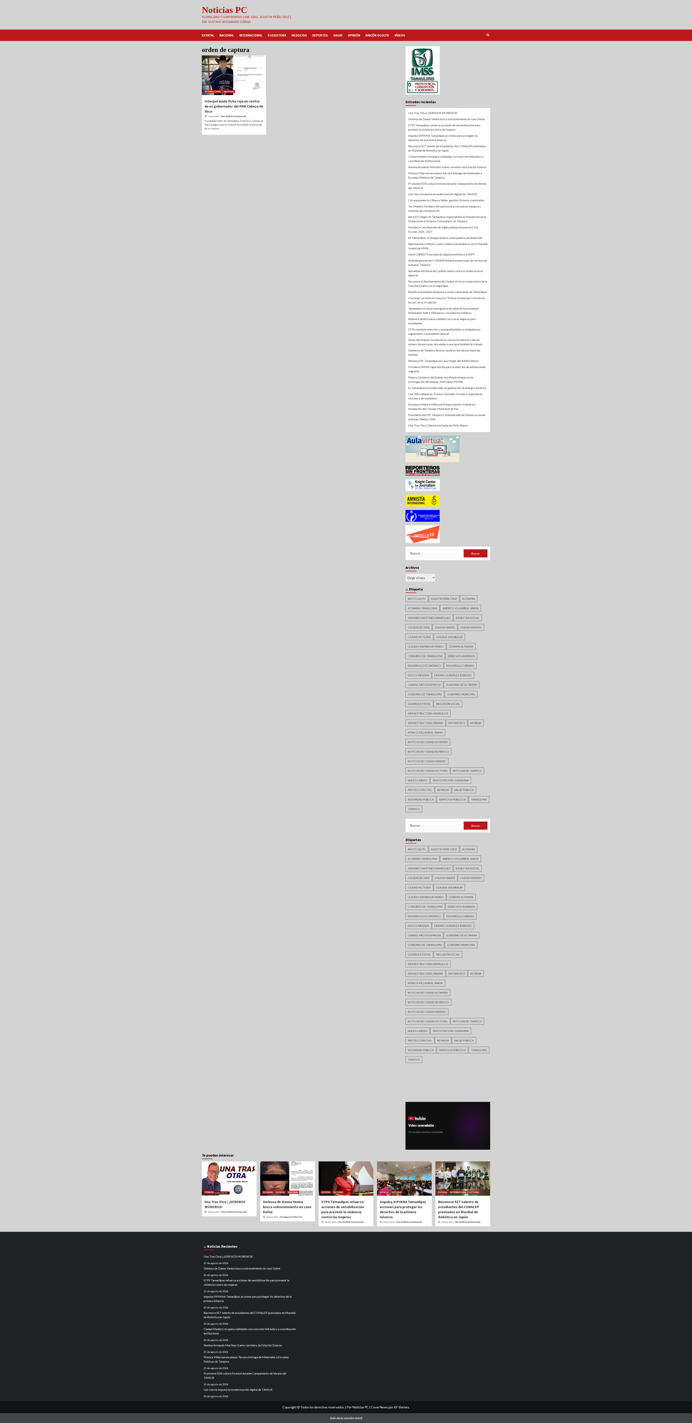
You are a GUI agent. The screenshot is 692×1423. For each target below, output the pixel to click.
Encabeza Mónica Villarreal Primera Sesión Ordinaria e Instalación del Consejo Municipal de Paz (442, 406)
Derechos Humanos (461, 656)
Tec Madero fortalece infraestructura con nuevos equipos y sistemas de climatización (444, 208)
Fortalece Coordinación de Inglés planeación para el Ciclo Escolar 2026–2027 (443, 229)
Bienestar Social (467, 617)
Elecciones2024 (418, 675)
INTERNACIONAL (250, 35)
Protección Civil (420, 789)
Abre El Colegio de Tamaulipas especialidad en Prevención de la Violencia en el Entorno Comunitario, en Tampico (447, 219)
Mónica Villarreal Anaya (425, 732)
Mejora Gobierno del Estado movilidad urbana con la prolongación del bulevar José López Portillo (440, 379)
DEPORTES (320, 35)
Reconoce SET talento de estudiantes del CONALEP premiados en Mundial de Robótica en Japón (447, 148)
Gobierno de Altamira (461, 684)
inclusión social (448, 703)
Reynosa (443, 789)
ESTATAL (208, 35)
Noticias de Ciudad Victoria (428, 770)
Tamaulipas (479, 799)
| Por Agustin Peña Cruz (291, 1217)
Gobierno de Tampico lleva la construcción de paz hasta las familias (444, 352)
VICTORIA (338, 1192)
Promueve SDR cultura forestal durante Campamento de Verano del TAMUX (447, 186)
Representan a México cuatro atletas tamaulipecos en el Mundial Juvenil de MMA (447, 246)
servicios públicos (452, 799)
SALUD (337, 35)
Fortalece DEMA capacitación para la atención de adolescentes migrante (447, 369)
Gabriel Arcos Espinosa (424, 684)
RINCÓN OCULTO (377, 35)
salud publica (464, 789)
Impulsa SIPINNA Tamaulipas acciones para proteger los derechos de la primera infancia (443, 138)
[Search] (488, 35)
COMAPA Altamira (461, 646)
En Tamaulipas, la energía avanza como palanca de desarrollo (445, 237)
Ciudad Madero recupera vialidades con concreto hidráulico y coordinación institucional (446, 159)
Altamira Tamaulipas (422, 608)
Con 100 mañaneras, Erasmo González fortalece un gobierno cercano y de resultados (445, 396)
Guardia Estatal (419, 703)
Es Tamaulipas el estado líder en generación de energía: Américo (447, 387)
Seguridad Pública (421, 799)
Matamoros (456, 722)
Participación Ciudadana (451, 780)
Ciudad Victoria (419, 636)
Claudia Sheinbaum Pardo (426, 646)
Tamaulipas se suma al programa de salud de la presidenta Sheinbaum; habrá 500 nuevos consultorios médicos (443, 310)
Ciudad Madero (471, 627)
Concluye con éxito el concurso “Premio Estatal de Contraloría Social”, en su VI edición (446, 300)
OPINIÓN (354, 35)
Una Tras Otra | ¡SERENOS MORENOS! (433, 113)
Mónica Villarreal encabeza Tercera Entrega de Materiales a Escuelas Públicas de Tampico (445, 175)
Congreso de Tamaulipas (425, 656)
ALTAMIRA (268, 1192)
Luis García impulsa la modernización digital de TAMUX (442, 194)
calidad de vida (419, 627)
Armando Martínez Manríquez (429, 617)
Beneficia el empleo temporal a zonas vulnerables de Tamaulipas (447, 292)
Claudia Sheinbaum (449, 636)
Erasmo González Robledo (453, 675)
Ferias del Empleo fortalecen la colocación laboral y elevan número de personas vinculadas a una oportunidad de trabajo (445, 342)
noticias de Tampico (467, 770)
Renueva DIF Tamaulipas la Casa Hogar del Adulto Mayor (443, 360)
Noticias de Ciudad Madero (427, 761)
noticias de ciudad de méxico (428, 751)
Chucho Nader (445, 627)
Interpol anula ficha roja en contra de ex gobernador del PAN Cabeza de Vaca (234, 106)
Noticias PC (224, 10)
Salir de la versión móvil (346, 1418)
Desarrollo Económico (424, 665)
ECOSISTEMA (277, 35)
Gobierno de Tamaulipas (425, 694)
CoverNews (379, 1407)
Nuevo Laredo (417, 780)
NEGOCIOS (299, 35)
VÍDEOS (399, 35)
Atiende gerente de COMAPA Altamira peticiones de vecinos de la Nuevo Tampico (447, 262)
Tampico (414, 809)
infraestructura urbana (425, 722)
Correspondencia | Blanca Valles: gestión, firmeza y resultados (446, 200)
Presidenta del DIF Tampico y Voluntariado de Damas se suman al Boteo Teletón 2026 (446, 417)
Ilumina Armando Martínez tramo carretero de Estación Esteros (447, 167)
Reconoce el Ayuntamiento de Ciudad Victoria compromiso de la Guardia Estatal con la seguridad (447, 283)
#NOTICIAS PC (417, 598)
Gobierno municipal (461, 694)
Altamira (468, 598)
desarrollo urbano (460, 665)
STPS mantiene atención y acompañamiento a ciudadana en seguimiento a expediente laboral (444, 331)
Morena (475, 722)
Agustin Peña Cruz (444, 598)
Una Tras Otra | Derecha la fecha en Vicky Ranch (438, 425)
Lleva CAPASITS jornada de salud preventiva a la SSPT (441, 254)
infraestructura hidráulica (428, 713)
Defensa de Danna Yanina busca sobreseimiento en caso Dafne (446, 119)
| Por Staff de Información (233, 116)
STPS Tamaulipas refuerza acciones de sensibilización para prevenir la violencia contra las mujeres (444, 127)
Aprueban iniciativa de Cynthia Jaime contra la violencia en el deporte (445, 273)
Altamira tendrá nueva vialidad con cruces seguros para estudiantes (442, 321)
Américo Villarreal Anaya (460, 608)
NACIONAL (226, 35)
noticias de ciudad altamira (428, 742)
